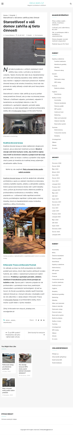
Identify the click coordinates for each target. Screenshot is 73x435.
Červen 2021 (56, 205)
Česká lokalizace (57, 363)
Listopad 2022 (56, 184)
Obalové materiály (59, 121)
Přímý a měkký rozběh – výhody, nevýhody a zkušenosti (59, 22)
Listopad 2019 (56, 234)
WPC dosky (57, 82)
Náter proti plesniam (60, 118)
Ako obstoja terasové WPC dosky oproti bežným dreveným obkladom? (25, 369)
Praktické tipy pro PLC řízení (60, 44)
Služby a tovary (56, 97)
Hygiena (54, 91)
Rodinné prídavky (59, 88)
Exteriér (30, 35)
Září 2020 (55, 222)
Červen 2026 (56, 166)
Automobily (57, 100)
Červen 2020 (56, 231)
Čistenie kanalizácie (60, 103)
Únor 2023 (55, 181)
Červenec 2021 (56, 202)
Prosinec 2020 (56, 214)
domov (8, 320)
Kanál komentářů (57, 360)
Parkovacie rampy (59, 79)
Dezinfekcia (57, 94)
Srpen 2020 (55, 225)
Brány (56, 76)
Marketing (57, 115)
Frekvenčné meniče (60, 133)
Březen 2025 (56, 172)
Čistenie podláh (59, 106)
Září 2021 (55, 196)
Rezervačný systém (60, 124)
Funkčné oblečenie (60, 61)
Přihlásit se (55, 354)
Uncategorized (56, 139)
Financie (54, 85)
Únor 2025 (55, 175)
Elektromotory (58, 130)
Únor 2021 (55, 208)
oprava (13, 320)
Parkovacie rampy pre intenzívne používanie (8, 367)
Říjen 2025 (55, 169)
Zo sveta (54, 148)
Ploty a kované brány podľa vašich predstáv (8, 390)
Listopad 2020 (56, 217)
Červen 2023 (56, 178)
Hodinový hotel (58, 112)
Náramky (57, 67)
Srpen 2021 (55, 199)
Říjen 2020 (55, 220)
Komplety (57, 136)
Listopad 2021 (56, 190)
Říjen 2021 (55, 193)
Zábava (54, 142)
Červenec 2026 (56, 163)
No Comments (39, 35)
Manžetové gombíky (60, 64)
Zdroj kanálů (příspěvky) (59, 357)
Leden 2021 (55, 211)
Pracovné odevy (59, 70)
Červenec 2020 (56, 228)
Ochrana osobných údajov (9, 419)
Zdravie (54, 145)
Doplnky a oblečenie (58, 59)
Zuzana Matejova (10, 35)
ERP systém (57, 109)
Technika (54, 127)
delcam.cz (37, 3)
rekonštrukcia (7, 322)
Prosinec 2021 (56, 187)
